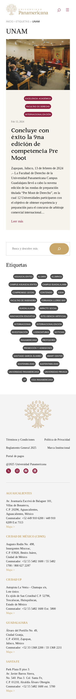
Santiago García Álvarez (28, 356)
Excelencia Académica (38, 98)
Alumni (42, 276)
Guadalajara (26, 308)
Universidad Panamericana (24, 372)
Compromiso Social (23, 292)
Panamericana (29, 340)
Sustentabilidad (49, 364)
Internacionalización (38, 114)
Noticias (59, 332)
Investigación (20, 332)
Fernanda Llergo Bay (53, 300)
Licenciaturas (41, 332)
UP (24, 379)
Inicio (10, 21)
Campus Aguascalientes (23, 284)
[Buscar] (59, 249)
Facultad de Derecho (38, 106)
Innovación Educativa (22, 316)
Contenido (46, 292)
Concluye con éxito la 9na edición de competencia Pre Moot (34, 144)
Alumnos (56, 276)
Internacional (22, 324)
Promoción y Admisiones (38, 348)
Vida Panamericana (42, 379)
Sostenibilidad (26, 364)
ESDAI (61, 292)
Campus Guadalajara (54, 284)
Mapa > (10, 526)
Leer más (17, 221)
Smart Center (54, 356)
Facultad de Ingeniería (23, 300)
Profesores (48, 340)
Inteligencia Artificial (53, 316)
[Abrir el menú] (67, 9)
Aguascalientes (23, 276)
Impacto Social (48, 308)
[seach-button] (59, 10)
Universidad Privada (56, 372)
